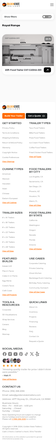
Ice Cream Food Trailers (39, 143)
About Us (33, 307)
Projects (32, 317)
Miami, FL (33, 201)
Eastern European (10, 198)
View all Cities (35, 205)
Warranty (6, 147)
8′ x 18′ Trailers (8, 222)
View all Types (35, 157)
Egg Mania (6, 281)
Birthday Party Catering (39, 283)
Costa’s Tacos (8, 286)
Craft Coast (7, 290)
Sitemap (5, 334)
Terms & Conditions (10, 133)
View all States (35, 249)
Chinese (5, 193)
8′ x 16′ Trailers (8, 217)
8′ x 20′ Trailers (8, 227)
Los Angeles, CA (36, 177)
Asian (4, 189)
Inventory (33, 312)
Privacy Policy (8, 128)
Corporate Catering (37, 263)
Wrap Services (8, 319)
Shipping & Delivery (10, 138)
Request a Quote (36, 341)
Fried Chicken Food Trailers (41, 152)
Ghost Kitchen (35, 273)
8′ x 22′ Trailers (8, 232)
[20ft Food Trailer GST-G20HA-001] (28, 50)
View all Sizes (8, 251)
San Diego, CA (35, 186)
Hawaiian (6, 184)
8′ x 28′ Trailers (8, 247)
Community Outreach (38, 288)
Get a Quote (34, 115)
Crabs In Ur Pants (9, 276)
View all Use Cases (37, 292)
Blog (4, 329)
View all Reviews (9, 379)
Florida (32, 240)
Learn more (47, 69)
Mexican (5, 179)
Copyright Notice (9, 152)
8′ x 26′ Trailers (8, 242)
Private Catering (36, 268)
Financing (33, 322)
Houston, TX (34, 196)
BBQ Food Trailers (37, 133)
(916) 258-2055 (17, 391)
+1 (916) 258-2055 (19, 419)
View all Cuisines (9, 202)
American (6, 174)
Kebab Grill (7, 266)
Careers (5, 324)
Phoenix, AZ (34, 191)
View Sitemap (8, 161)
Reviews (32, 326)
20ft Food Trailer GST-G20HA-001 (23, 70)
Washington (34, 225)
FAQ (31, 331)
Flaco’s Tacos (8, 271)
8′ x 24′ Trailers (8, 237)
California (33, 220)
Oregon (32, 230)
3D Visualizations (9, 315)
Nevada (32, 235)
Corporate (6, 310)
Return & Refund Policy (12, 143)
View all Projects (9, 295)
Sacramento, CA (36, 181)
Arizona (32, 245)
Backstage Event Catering (40, 278)
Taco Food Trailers (37, 128)
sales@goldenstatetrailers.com (25, 395)
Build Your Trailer (14, 115)
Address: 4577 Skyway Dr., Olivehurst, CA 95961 (26, 399)
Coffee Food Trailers (37, 147)
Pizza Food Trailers (37, 138)
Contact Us (34, 336)
